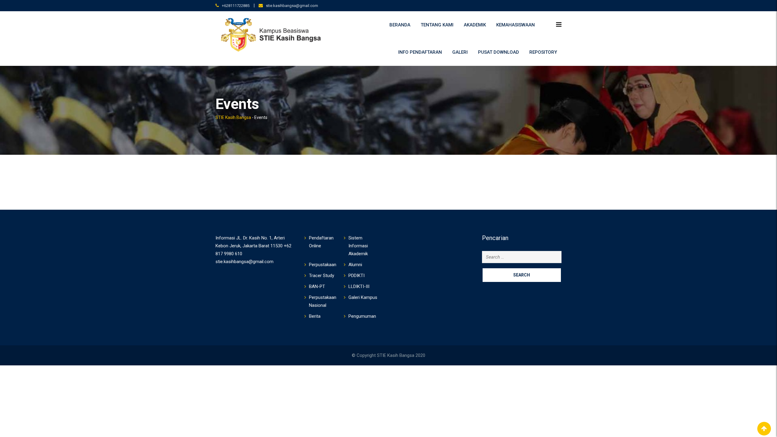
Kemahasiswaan (515, 25)
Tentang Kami (437, 25)
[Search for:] (522, 257)
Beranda (399, 25)
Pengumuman (362, 316)
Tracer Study (321, 275)
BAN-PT (317, 286)
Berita (315, 316)
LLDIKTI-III (358, 286)
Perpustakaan (322, 264)
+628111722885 (235, 5)
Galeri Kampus (362, 297)
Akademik (475, 25)
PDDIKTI (356, 275)
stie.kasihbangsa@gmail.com (292, 5)
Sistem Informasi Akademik (358, 245)
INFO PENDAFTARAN (420, 52)
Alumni (355, 264)
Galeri (460, 52)
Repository (543, 52)
